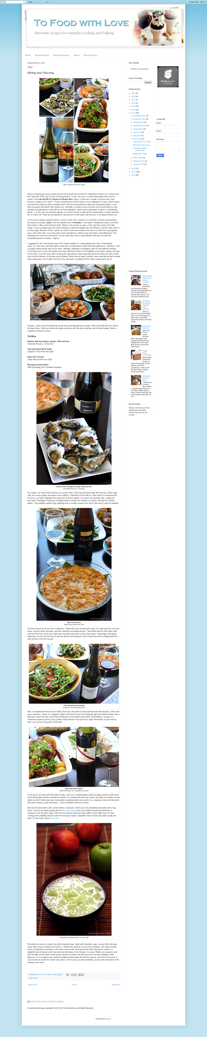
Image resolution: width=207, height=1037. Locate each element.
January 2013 (138, 164)
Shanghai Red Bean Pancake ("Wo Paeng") (146, 305)
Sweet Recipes (42, 55)
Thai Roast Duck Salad (142, 142)
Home (28, 55)
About (77, 55)
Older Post (116, 985)
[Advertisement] (140, 223)
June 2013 (137, 132)
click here (55, 818)
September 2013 (140, 126)
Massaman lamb (68, 810)
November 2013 (139, 119)
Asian (36, 978)
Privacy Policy (90, 55)
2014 (133, 110)
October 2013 (138, 122)
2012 (133, 169)
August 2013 (138, 129)
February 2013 (139, 161)
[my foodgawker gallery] (168, 87)
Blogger (108, 1019)
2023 (133, 93)
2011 (133, 172)
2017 (133, 100)
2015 (133, 106)
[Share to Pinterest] (82, 974)
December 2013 (139, 116)
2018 (133, 96)
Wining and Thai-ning (141, 145)
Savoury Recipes (61, 55)
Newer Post (32, 985)
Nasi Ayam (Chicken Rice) (147, 378)
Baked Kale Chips (140, 154)
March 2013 (138, 158)
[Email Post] (67, 974)
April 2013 (137, 139)
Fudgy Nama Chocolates (147, 353)
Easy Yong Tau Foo (147, 327)
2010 (133, 175)
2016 (133, 103)
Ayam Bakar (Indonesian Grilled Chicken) (147, 279)
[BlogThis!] (74, 974)
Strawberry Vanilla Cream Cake (140, 149)
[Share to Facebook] (80, 974)
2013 (133, 113)
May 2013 (137, 136)
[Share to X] (77, 974)
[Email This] (72, 974)
